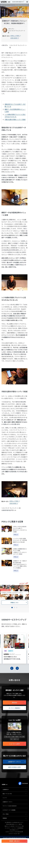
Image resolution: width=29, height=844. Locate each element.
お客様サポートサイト (14, 762)
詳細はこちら (14, 602)
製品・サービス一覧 (7, 793)
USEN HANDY (14, 38)
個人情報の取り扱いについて (17, 822)
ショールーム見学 (14, 744)
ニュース (4, 797)
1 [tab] (12, 607)
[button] (11, 668)
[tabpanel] (14, 595)
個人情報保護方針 (8, 822)
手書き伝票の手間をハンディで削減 (15, 119)
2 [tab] (14, 607)
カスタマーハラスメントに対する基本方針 (13, 831)
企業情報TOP (6, 789)
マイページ (10, 806)
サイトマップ (14, 828)
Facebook (25, 783)
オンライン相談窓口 (14, 708)
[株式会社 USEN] (2, 5)
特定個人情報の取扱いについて (12, 824)
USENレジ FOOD (14, 35)
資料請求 (14, 702)
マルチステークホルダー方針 (14, 833)
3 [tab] (17, 607)
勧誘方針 (20, 824)
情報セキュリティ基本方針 (10, 826)
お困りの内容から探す (14, 767)
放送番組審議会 (20, 828)
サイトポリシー (8, 828)
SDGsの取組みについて (14, 829)
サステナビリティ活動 (19, 826)
